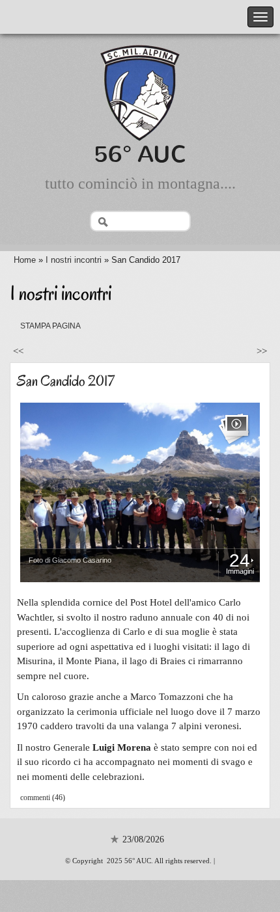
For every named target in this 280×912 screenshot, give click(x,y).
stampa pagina (50, 326)
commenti (35, 797)
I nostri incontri (74, 260)
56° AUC (140, 154)
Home (25, 260)
